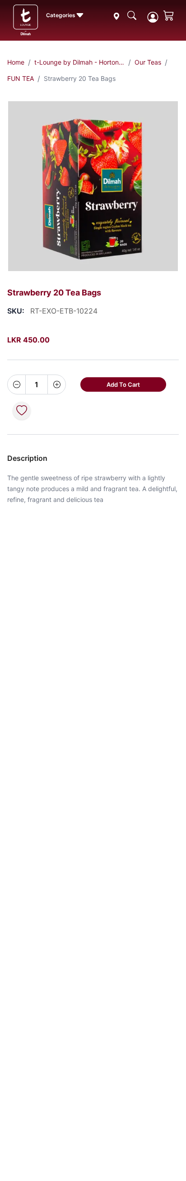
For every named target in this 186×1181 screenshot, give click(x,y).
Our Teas (148, 62)
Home (15, 62)
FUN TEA (20, 78)
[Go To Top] (162, 1157)
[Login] (152, 17)
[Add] (56, 384)
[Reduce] (17, 384)
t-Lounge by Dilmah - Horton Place (79, 62)
